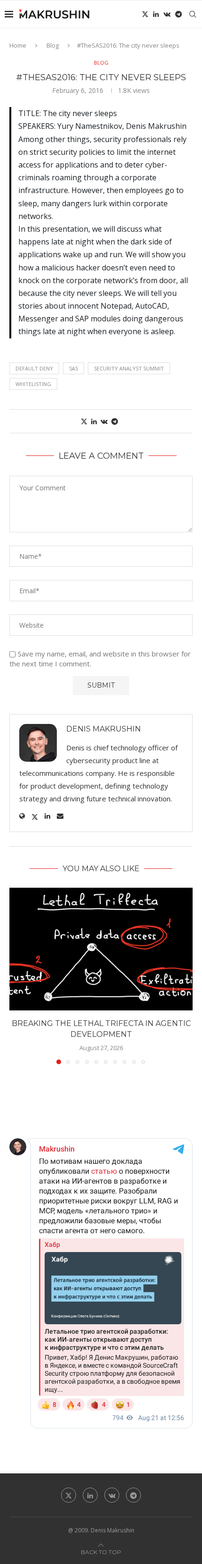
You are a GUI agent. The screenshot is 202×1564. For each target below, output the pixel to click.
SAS (73, 368)
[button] (17, 975)
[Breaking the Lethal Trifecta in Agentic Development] (101, 949)
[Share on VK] (104, 421)
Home (17, 45)
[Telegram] (178, 14)
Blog (53, 45)
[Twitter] (145, 14)
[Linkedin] (156, 14)
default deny (34, 368)
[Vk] (167, 14)
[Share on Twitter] (84, 421)
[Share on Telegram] (114, 421)
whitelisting (33, 383)
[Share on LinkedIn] (94, 421)
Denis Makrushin (103, 728)
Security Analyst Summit (129, 368)
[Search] (192, 14)
